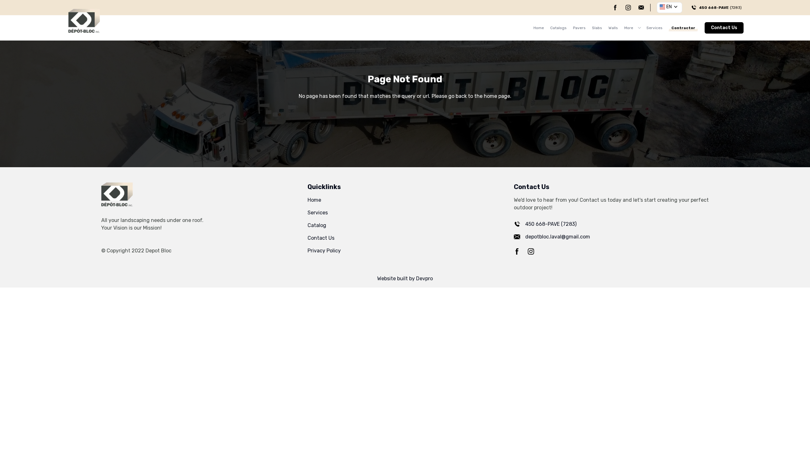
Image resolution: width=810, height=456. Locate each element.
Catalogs (558, 28)
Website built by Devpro (405, 279)
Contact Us (724, 27)
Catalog (317, 225)
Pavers (579, 28)
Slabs (597, 28)
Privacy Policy (324, 251)
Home (538, 28)
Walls (613, 28)
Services (654, 28)
